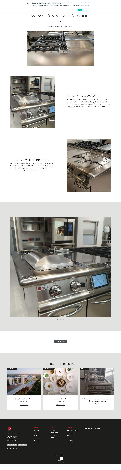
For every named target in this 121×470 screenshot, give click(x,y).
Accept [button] (80, 10)
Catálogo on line (88, 428)
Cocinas (53, 431)
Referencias (37, 433)
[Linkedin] (16, 448)
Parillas (69, 438)
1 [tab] (57, 319)
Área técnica (97, 428)
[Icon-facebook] (10, 448)
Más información (24, 405)
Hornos (53, 435)
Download (37, 438)
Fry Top (69, 435)
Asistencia (37, 440)
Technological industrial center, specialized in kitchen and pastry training (97, 400)
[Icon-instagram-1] (8, 448)
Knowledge (37, 443)
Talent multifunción (72, 431)
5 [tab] (63, 319)
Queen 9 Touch (71, 443)
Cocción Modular (67, 26)
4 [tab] (62, 319)
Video (35, 435)
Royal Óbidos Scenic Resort (24, 399)
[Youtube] (13, 448)
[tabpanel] (60, 267)
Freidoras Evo (70, 433)
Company (36, 431)
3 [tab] (60, 319)
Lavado (53, 438)
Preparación (54, 433)
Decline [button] (86, 10)
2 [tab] (59, 319)
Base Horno (70, 440)
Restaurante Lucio (60, 399)
